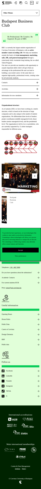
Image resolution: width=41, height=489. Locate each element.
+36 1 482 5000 (14, 267)
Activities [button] (5, 89)
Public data (5, 344)
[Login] (15, 3)
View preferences (20, 256)
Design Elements (7, 334)
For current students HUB (10, 283)
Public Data (5, 324)
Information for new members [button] (11, 95)
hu (32, 3)
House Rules (6, 319)
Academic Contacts (8, 277)
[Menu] (37, 3)
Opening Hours (7, 314)
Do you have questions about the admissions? (17, 272)
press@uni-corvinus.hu (13, 288)
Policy (24, 469)
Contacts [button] (4, 82)
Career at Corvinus (8, 329)
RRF (3, 339)
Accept (20, 250)
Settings (17, 469)
